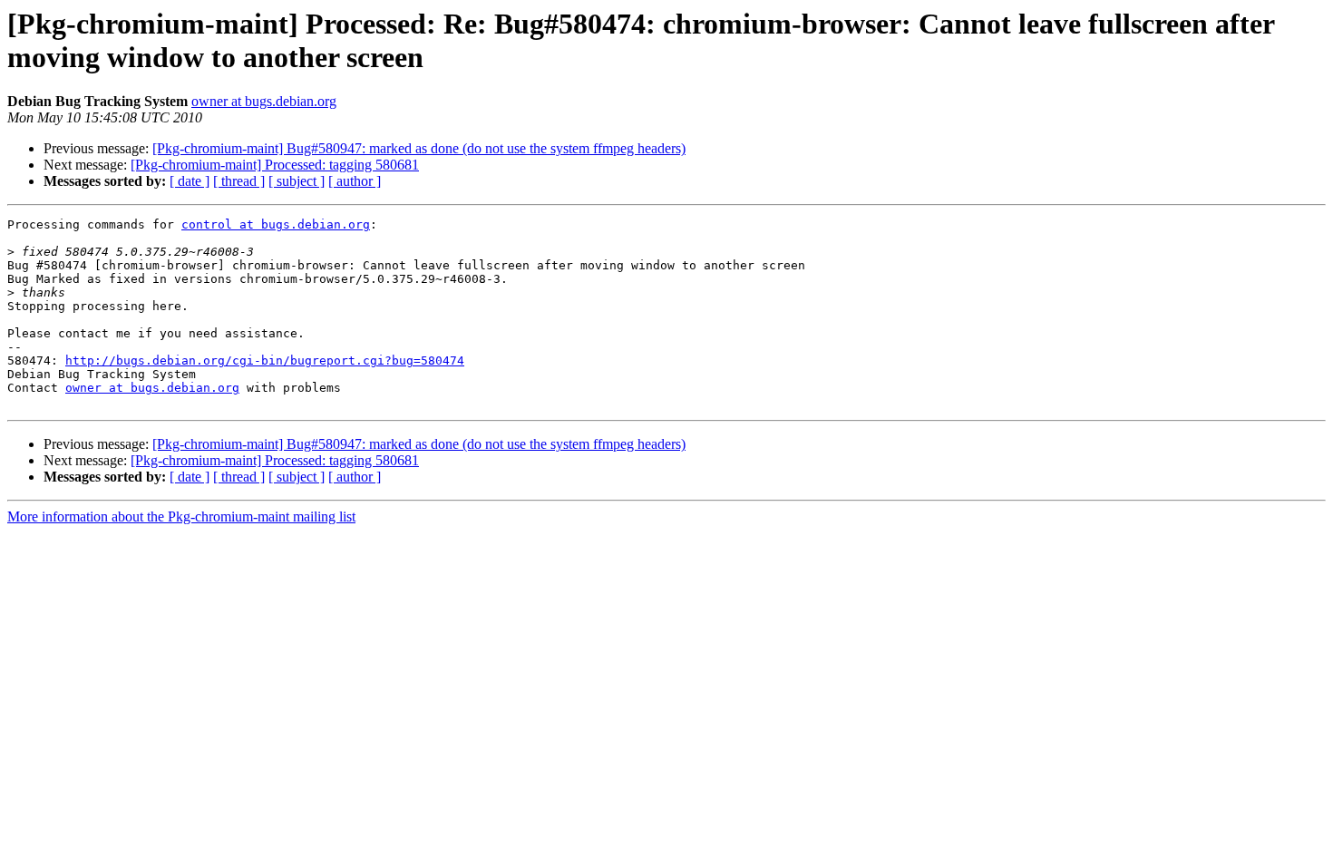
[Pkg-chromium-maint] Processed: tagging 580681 (275, 164)
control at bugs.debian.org (275, 224)
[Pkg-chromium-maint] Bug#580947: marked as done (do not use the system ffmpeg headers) (419, 148)
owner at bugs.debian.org (263, 101)
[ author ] (354, 181)
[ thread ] (239, 181)
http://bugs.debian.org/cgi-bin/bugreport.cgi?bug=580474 (264, 360)
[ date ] (189, 181)
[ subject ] (296, 181)
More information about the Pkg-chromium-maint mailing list (181, 516)
